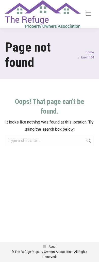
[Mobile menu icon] (88, 14)
